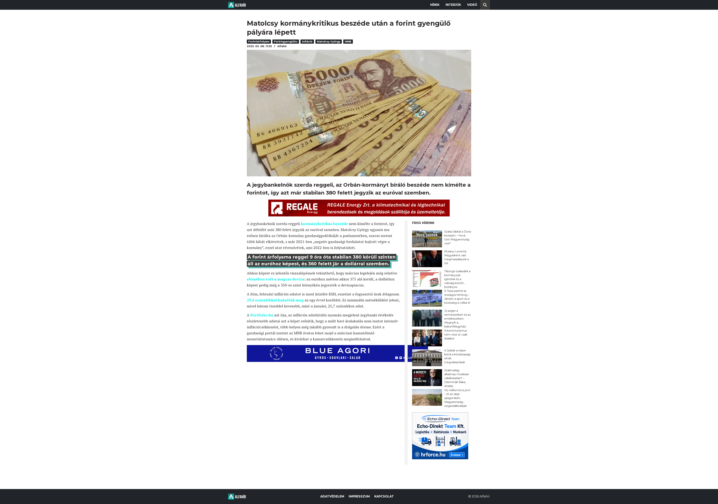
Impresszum (359, 496)
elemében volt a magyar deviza (275, 279)
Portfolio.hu (261, 315)
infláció (307, 41)
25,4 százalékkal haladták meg (275, 300)
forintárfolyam (258, 41)
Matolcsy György (328, 41)
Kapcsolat (384, 496)
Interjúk (453, 5)
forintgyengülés (285, 41)
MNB (348, 41)
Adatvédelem (332, 496)
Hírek (435, 5)
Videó (472, 5)
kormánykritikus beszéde (325, 223)
